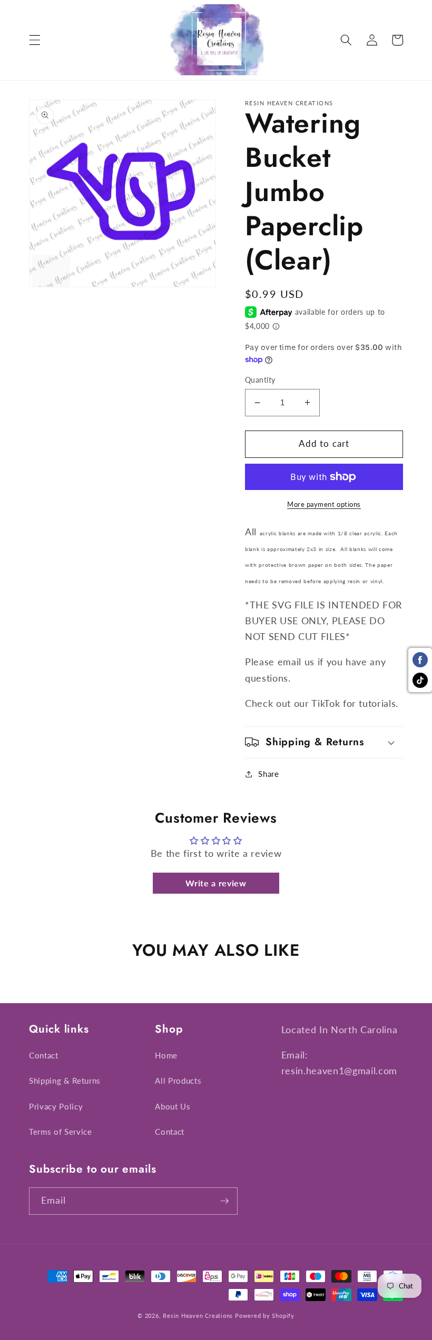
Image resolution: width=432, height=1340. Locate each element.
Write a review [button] (215, 883)
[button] (34, 40)
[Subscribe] (224, 1201)
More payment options (324, 504)
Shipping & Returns (65, 1080)
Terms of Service (60, 1131)
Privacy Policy (56, 1106)
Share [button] (268, 773)
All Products (178, 1080)
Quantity (260, 379)
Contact (43, 1055)
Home (166, 1055)
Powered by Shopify (264, 1315)
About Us (172, 1106)
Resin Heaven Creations (198, 1315)
